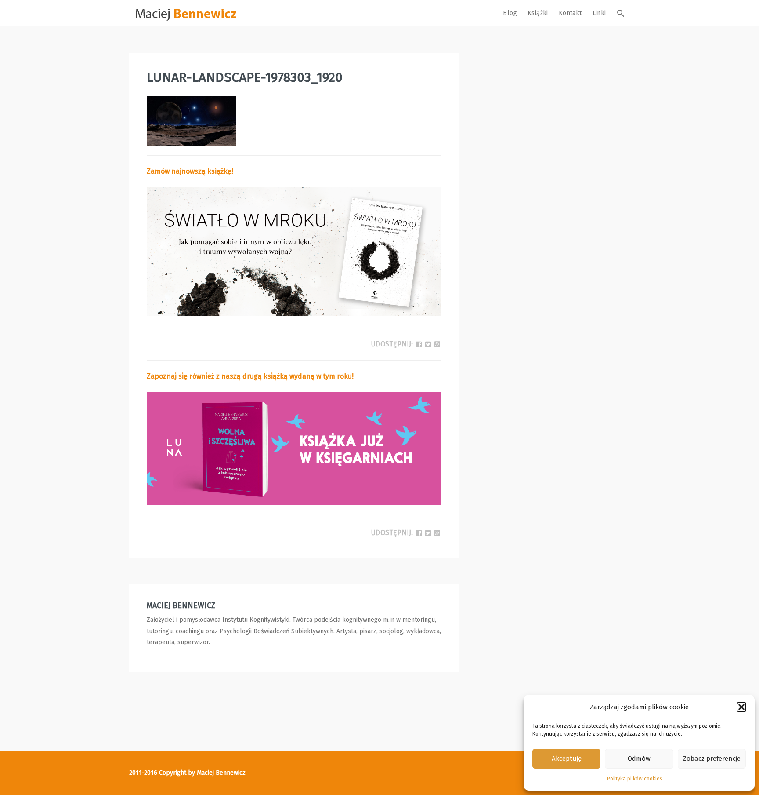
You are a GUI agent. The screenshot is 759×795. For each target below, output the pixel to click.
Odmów (639, 758)
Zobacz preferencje (712, 758)
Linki (599, 13)
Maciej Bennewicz (181, 605)
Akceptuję (567, 758)
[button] (741, 707)
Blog (510, 13)
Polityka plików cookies (634, 779)
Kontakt (570, 13)
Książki (538, 13)
